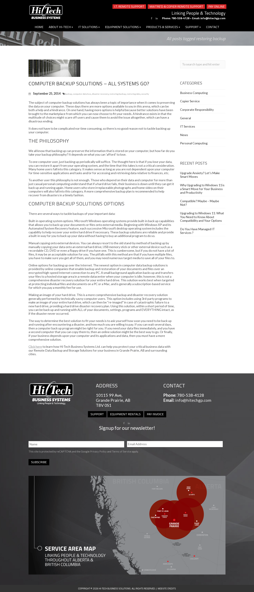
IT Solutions (88, 27)
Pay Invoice (155, 414)
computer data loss (82, 94)
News (184, 135)
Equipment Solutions (122, 27)
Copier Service (190, 101)
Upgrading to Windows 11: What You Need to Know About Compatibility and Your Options (202, 216)
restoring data (133, 94)
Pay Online (216, 6)
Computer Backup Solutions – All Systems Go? (89, 83)
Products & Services (162, 27)
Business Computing (194, 93)
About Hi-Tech (60, 27)
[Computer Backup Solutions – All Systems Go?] (54, 68)
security (145, 94)
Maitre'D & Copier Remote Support (176, 6)
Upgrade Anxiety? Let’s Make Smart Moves (200, 175)
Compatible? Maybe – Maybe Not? (199, 203)
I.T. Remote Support (129, 6)
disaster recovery (100, 94)
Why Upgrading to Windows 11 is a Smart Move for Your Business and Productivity (202, 188)
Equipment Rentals (125, 414)
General (185, 118)
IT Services (187, 126)
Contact (212, 27)
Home (39, 27)
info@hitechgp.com (212, 18)
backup (68, 94)
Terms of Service (121, 451)
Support (192, 27)
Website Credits (167, 588)
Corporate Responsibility (197, 109)
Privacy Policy (98, 451)
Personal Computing (194, 143)
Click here (35, 346)
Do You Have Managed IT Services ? (197, 231)
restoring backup (117, 94)
